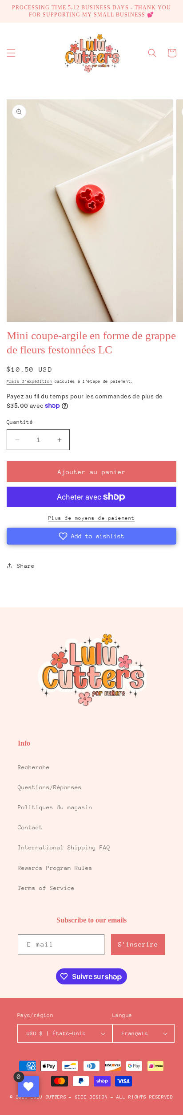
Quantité (20, 422)
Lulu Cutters (48, 1097)
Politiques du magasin (55, 807)
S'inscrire (138, 944)
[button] (11, 53)
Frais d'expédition (29, 381)
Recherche (34, 767)
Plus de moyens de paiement (91, 518)
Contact (30, 827)
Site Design (91, 1097)
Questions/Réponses (50, 787)
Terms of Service (46, 888)
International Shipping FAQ (64, 847)
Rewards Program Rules (55, 868)
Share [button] (26, 565)
